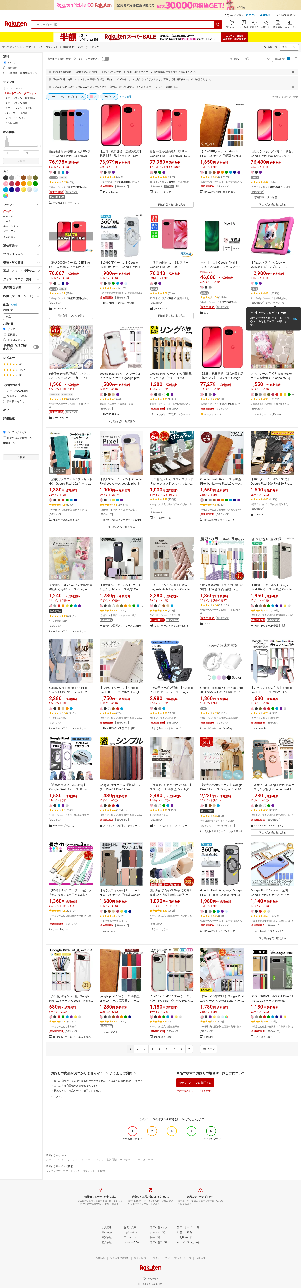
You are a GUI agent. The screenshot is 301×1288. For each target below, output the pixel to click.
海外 (14, 304)
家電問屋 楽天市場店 (265, 197)
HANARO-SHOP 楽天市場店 (219, 192)
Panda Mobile (111, 192)
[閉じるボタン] (293, 72)
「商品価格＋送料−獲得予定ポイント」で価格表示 (72, 58)
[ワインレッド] (11, 183)
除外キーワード (11, 443)
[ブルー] (5, 189)
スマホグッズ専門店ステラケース (172, 414)
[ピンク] (5, 183)
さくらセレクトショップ (167, 728)
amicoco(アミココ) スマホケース (71, 631)
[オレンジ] (23, 183)
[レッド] (17, 183)
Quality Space (60, 308)
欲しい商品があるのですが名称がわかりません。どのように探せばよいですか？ (98, 1080)
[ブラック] (5, 177)
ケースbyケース (61, 417)
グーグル (8, 211)
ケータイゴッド (212, 414)
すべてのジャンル (12, 47)
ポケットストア (162, 192)
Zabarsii (258, 514)
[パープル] (17, 189)
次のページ (209, 1048)
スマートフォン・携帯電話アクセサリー (109, 1159)
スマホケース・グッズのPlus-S (171, 625)
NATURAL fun (111, 414)
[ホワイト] (17, 177)
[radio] (4, 62)
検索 (22, 161)
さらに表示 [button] (11, 122)
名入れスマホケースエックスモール (223, 831)
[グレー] (11, 177)
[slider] (3, 146)
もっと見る (57, 1096)
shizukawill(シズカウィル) (268, 825)
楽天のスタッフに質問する (195, 1082)
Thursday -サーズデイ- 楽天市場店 (72, 1037)
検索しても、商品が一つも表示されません (77, 1090)
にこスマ (209, 312)
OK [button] (295, 318)
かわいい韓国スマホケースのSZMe (122, 520)
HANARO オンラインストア (219, 520)
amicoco (8, 216)
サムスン (8, 221)
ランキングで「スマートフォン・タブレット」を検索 (75, 1171)
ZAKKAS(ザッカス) (63, 825)
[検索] (218, 24)
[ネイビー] (11, 189)
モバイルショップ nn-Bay (218, 728)
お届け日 (8, 323)
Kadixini (208, 1037)
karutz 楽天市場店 (163, 1037)
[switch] (36, 347)
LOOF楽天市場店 (263, 1037)
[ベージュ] (29, 177)
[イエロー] (29, 183)
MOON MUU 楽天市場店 (66, 520)
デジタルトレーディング (66, 203)
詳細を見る (172, 86)
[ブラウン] (23, 177)
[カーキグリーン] (35, 177)
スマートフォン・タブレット (63, 1159)
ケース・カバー (146, 1159)
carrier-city (260, 728)
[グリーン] (35, 183)
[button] (286, 15)
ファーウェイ (10, 231)
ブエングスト (110, 1032)
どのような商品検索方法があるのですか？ (77, 1085)
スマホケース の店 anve (267, 414)
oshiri (207, 623)
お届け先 (8, 310)
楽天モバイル (10, 226)
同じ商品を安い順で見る (171, 204)
